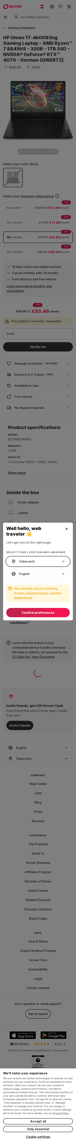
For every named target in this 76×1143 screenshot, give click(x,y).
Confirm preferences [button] (38, 613)
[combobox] (38, 561)
